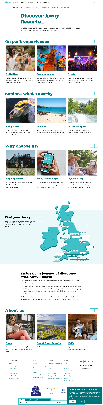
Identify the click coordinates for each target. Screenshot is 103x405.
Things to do (54, 7)
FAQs (65, 363)
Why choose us (52, 366)
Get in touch (67, 368)
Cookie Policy (67, 376)
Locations (50, 368)
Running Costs (52, 373)
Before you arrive (64, 7)
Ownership (51, 371)
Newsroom (35, 372)
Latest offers (12, 368)
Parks (10, 363)
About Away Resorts (38, 377)
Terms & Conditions (69, 371)
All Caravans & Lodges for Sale (55, 379)
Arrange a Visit (52, 376)
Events (21, 7)
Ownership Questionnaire (55, 363)
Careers (35, 370)
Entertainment (36, 7)
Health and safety (68, 381)
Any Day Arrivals (13, 376)
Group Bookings (13, 373)
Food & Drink (45, 7)
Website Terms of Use (69, 366)
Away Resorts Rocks (38, 375)
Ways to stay (12, 366)
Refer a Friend (36, 379)
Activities (28, 7)
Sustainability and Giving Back (39, 366)
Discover (15, 7)
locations (24, 293)
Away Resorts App (14, 378)
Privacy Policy (67, 373)
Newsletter (12, 371)
